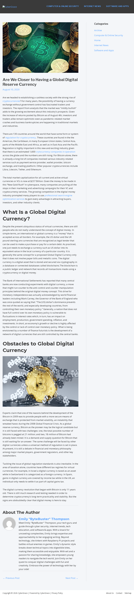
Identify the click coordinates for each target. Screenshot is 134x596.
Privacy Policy (57, 593)
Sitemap (128, 593)
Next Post (72, 578)
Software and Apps (117, 6)
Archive (98, 30)
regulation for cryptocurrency (20, 137)
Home (97, 40)
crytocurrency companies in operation (55, 151)
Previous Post (11, 578)
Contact (119, 593)
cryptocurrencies (11, 100)
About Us (110, 593)
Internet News (92, 6)
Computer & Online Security (62, 6)
